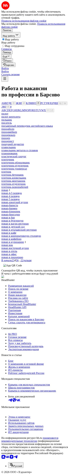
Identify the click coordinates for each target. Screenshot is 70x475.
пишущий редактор (12, 144)
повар (4, 190)
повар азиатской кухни (14, 202)
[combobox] (15, 465)
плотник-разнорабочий (14, 187)
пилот (4, 113)
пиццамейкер (9, 132)
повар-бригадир (10, 214)
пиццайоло (7, 128)
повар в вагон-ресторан (15, 223)
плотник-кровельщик (13, 177)
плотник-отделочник (13, 183)
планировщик (9, 153)
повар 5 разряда (10, 199)
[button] (5, 68)
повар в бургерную (12, 220)
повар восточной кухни (15, 248)
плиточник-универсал (14, 168)
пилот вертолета (10, 116)
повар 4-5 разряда (11, 193)
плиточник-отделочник (15, 165)
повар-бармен (9, 208)
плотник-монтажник (13, 180)
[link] (7, 60)
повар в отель (9, 251)
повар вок (7, 245)
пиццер (5, 138)
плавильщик (8, 147)
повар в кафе (8, 232)
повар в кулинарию (12, 242)
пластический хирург (13, 156)
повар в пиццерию (12, 257)
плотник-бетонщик (12, 174)
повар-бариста (9, 205)
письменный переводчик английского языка (27, 125)
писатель (6, 122)
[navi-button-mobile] (4, 79)
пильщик (6, 119)
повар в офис (9, 254)
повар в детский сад (13, 226)
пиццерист (7, 141)
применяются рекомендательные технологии (29, 439)
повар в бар (8, 217)
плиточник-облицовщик (15, 162)
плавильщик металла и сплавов (19, 150)
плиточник (7, 159)
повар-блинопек (10, 211)
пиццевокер (8, 135)
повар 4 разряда (10, 196)
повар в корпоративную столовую (21, 235)
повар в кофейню (11, 239)
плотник (6, 171)
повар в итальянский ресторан (19, 229)
